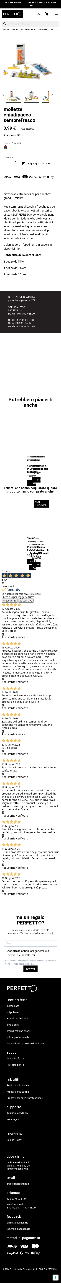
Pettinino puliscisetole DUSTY (41, 550)
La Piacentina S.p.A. (29, 1269)
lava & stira (13, 1024)
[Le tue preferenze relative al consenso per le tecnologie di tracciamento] (55, 1277)
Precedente (9, 600)
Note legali (13, 1119)
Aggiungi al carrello (35, 163)
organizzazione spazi (18, 1031)
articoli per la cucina (17, 1018)
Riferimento (10, 135)
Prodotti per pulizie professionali (25, 1098)
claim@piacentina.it (17, 1222)
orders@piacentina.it (18, 1183)
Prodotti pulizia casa (18, 1085)
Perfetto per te (15, 1064)
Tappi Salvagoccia (41, 467)
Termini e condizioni (17, 1113)
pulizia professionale (18, 1037)
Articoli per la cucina (18, 1091)
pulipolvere (13, 1012)
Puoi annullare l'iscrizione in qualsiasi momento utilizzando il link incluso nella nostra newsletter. (30, 962)
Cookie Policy (14, 1139)
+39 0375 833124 (16, 1198)
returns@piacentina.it (18, 1228)
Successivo (26, 600)
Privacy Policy (14, 1133)
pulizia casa (13, 1005)
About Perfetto (15, 1058)
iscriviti (30, 968)
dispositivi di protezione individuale (26, 1043)
